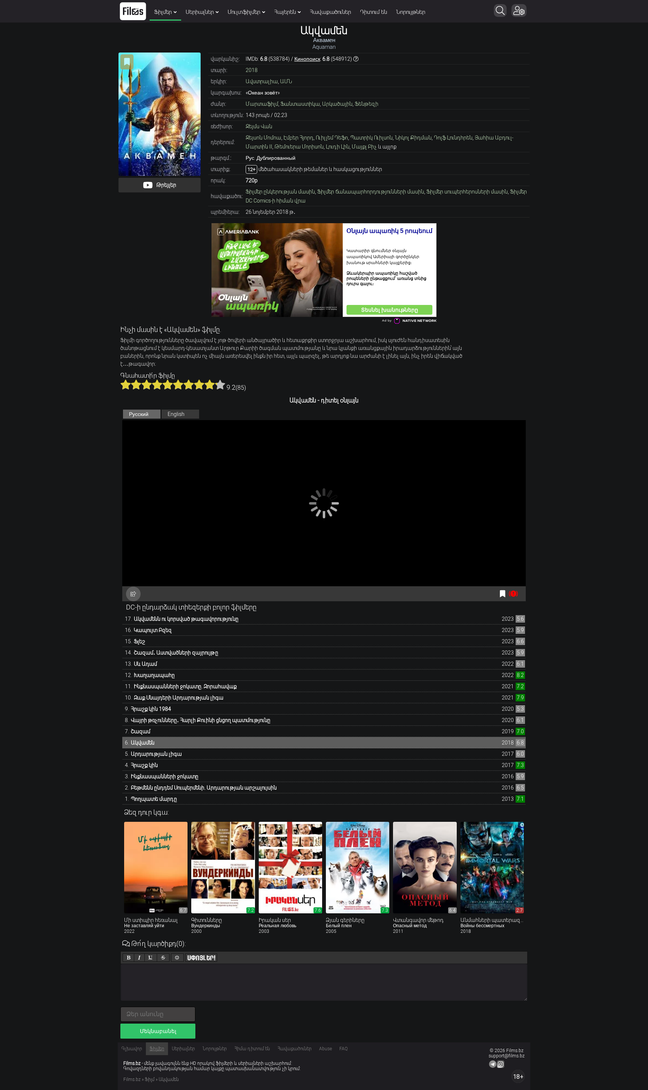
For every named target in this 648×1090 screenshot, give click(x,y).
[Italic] (139, 957)
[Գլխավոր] (133, 11)
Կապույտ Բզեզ (153, 630)
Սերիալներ (200, 12)
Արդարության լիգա (156, 754)
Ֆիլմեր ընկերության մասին (280, 192)
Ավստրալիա (262, 81)
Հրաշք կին (144, 765)
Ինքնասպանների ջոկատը (164, 776)
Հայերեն (285, 12)
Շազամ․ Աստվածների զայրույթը (176, 653)
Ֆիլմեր (163, 12)
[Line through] (163, 957)
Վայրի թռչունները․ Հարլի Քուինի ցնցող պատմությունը (200, 720)
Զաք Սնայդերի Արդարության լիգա (179, 698)
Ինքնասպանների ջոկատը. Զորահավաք (185, 686)
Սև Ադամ (145, 664)
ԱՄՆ (286, 81)
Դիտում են (373, 12)
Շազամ (140, 731)
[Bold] (128, 957)
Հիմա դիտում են (252, 1048)
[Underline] (150, 957)
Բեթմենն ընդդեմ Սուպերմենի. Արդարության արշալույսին (204, 788)
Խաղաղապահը (154, 675)
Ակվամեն (142, 743)
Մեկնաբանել (158, 1031)
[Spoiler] (201, 957)
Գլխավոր (132, 1048)
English (176, 414)
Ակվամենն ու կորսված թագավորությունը (186, 619)
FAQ (343, 1048)
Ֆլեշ (139, 641)
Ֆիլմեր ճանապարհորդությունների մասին (370, 192)
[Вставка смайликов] (177, 957)
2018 (252, 70)
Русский (138, 414)
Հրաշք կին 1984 (151, 709)
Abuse (325, 1048)
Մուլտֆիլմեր (244, 12)
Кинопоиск (307, 59)
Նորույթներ (410, 12)
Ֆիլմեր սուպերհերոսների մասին (467, 192)
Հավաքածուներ (330, 12)
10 (220, 384)
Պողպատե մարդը (154, 799)
